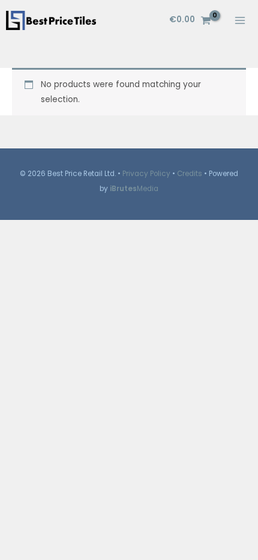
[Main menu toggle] (240, 20)
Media (134, 188)
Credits (189, 173)
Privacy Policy (146, 173)
